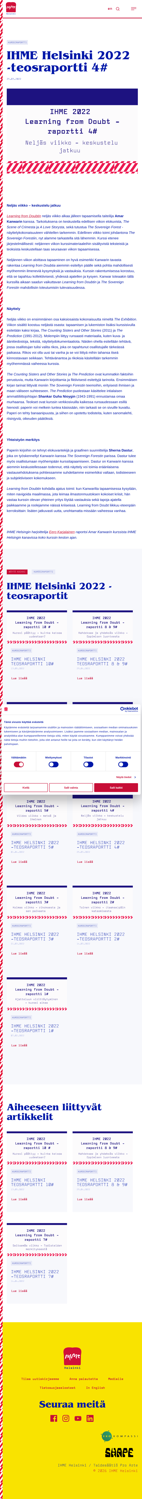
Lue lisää (21, 680)
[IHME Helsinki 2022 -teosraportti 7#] (37, 1263)
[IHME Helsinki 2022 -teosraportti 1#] (37, 1017)
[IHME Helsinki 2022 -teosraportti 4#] (103, 834)
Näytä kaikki (17, 572)
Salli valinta (71, 787)
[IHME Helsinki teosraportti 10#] (37, 650)
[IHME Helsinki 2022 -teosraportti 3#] (37, 926)
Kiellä (26, 787)
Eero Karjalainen (62, 532)
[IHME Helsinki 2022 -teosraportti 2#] (103, 926)
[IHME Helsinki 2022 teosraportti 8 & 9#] (103, 650)
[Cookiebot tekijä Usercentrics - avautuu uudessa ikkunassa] (123, 709)
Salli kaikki (116, 787)
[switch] (54, 764)
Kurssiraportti (43, 572)
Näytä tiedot (123, 777)
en (110, 9)
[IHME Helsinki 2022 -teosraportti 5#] (37, 834)
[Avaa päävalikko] (133, 9)
